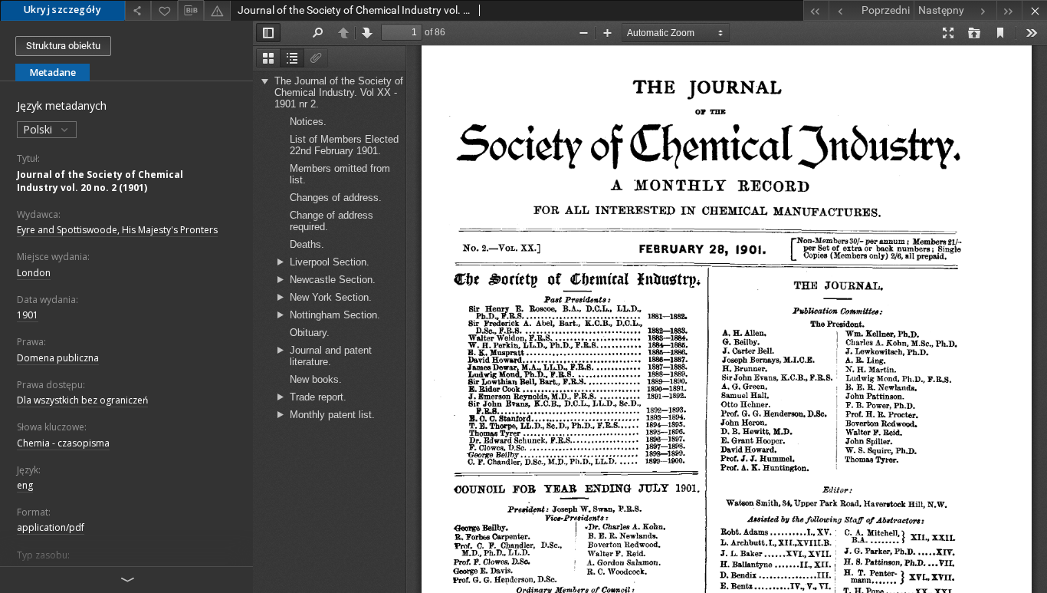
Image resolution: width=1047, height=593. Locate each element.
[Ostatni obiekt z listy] (1009, 10)
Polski (39, 129)
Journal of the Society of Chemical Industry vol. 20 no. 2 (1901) (100, 181)
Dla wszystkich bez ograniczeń (82, 400)
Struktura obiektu (63, 45)
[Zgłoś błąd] (217, 10)
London (34, 272)
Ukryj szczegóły (62, 9)
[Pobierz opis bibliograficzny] (191, 10)
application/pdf (50, 527)
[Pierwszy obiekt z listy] (816, 10)
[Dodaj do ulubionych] (164, 10)
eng (25, 485)
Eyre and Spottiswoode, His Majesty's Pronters (117, 229)
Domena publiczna (58, 357)
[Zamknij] (1034, 10)
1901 (27, 314)
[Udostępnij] (138, 10)
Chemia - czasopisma (63, 443)
